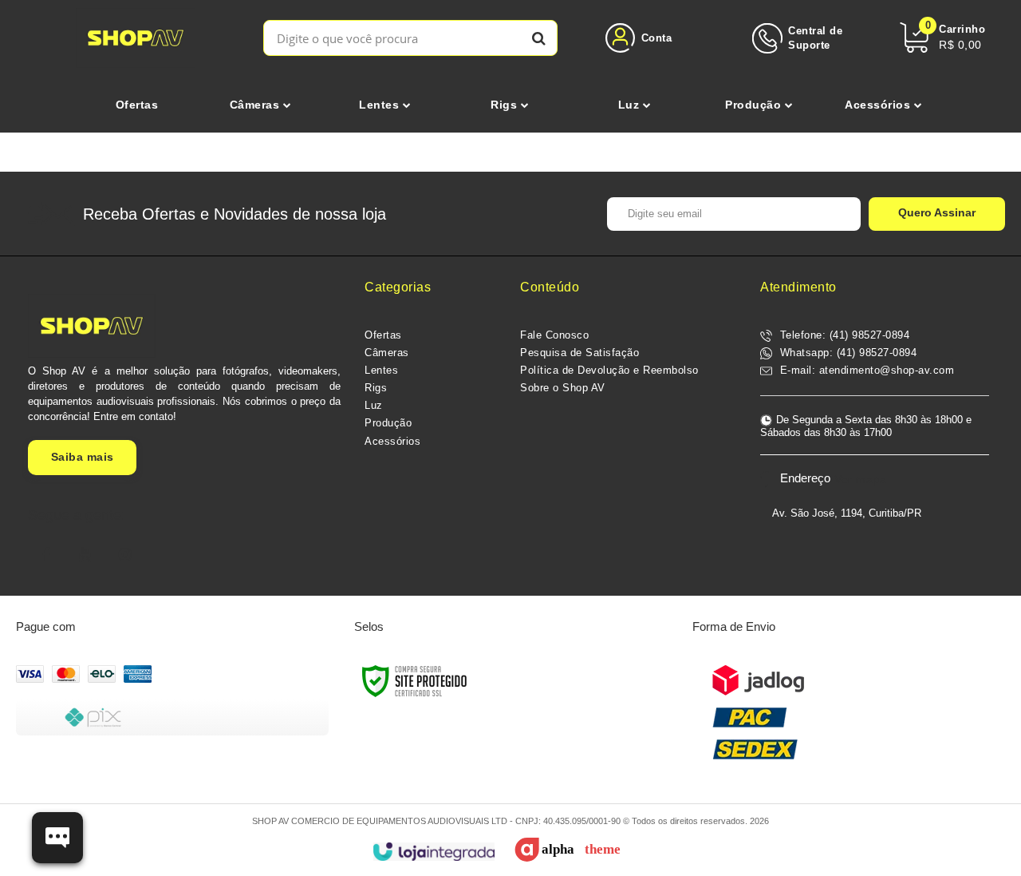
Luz (374, 405)
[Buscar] (539, 38)
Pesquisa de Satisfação (579, 353)
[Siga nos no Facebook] (45, 555)
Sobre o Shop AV (562, 388)
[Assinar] (937, 214)
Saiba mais (82, 456)
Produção (388, 423)
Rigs (376, 388)
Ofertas (383, 335)
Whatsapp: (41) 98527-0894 (846, 353)
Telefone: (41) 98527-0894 (842, 335)
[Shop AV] (136, 38)
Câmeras (387, 353)
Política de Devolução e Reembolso (609, 370)
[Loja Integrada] (433, 851)
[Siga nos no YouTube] (85, 555)
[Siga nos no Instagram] (125, 555)
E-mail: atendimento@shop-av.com (865, 370)
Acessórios (392, 441)
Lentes (381, 370)
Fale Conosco (554, 335)
